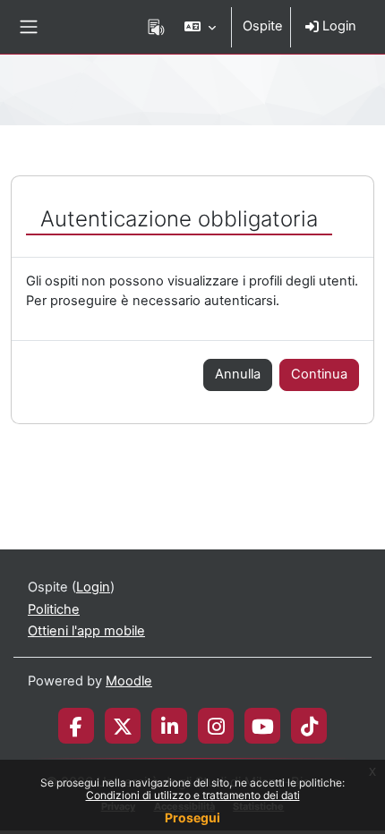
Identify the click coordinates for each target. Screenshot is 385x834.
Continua (319, 374)
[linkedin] (169, 726)
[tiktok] (309, 726)
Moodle (129, 681)
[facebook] (76, 726)
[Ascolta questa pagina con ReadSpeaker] (156, 27)
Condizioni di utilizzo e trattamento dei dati (193, 795)
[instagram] (216, 726)
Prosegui (192, 817)
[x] (123, 726)
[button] (200, 27)
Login (337, 26)
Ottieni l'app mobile (86, 631)
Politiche (54, 609)
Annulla (238, 374)
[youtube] (263, 726)
